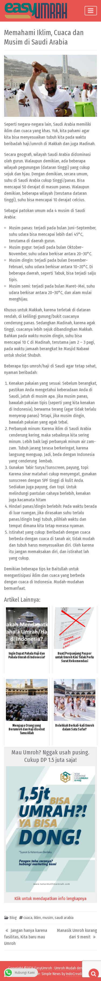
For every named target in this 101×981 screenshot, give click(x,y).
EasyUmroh (43, 968)
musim (48, 917)
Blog (13, 917)
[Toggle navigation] (91, 10)
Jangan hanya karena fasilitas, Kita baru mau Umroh (25, 937)
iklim (37, 917)
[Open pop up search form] (94, 974)
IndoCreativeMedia (80, 974)
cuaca (27, 917)
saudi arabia (64, 917)
